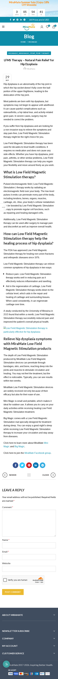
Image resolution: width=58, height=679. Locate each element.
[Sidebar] (3, 207)
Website (6, 563)
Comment (7, 507)
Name (5, 539)
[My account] (42, 27)
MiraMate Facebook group (37, 453)
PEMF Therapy (43, 53)
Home (23, 42)
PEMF (32, 53)
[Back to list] (29, 475)
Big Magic (33, 42)
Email (5, 551)
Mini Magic (24, 53)
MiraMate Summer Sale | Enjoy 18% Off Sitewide (29, 3)
